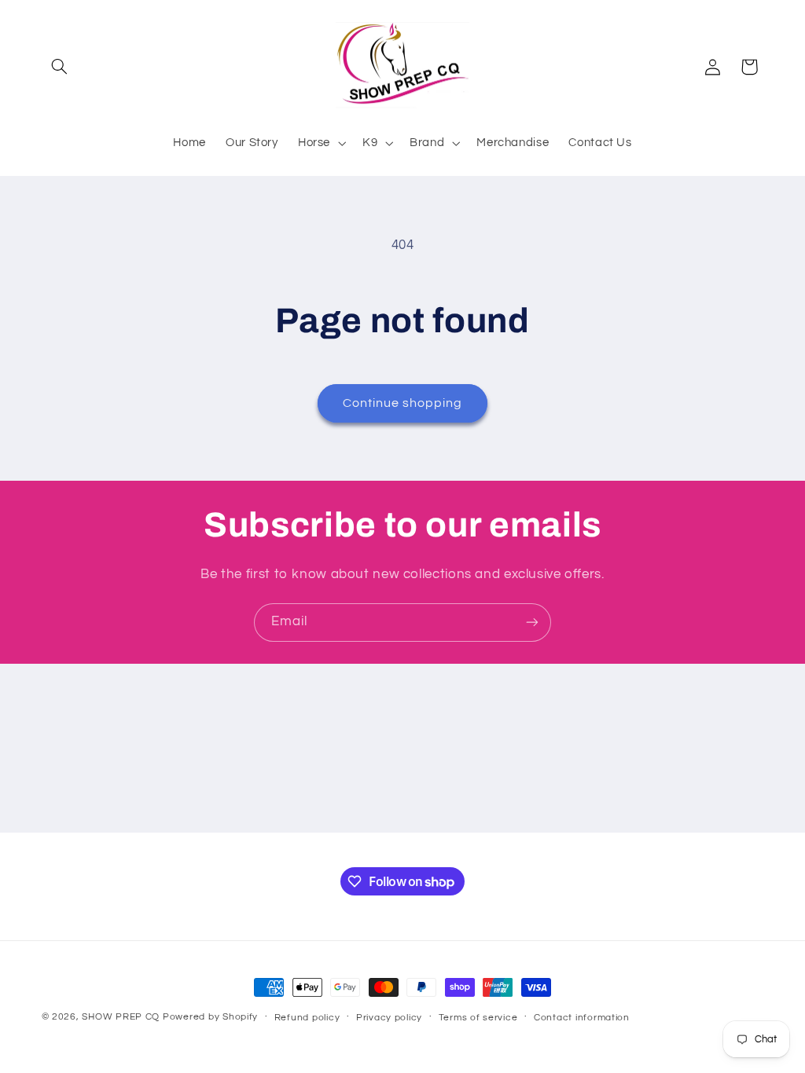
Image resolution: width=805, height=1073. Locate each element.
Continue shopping (403, 403)
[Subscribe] (532, 622)
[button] (60, 67)
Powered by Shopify (210, 1017)
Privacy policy (389, 1017)
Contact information (582, 1017)
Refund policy (307, 1017)
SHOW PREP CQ (121, 1017)
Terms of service (478, 1017)
